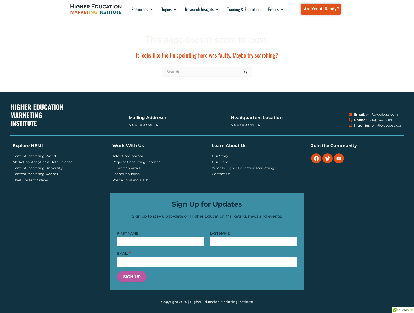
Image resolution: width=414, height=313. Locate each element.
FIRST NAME (127, 233)
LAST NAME (220, 233)
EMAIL (123, 253)
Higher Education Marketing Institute (36, 115)
